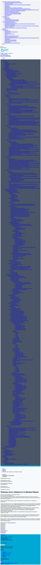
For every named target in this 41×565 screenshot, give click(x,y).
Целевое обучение (6, 554)
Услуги (4, 553)
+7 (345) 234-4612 (3, 54)
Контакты (4, 556)
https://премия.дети (12, 522)
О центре (4, 551)
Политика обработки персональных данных (9, 563)
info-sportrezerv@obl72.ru (5, 55)
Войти (4, 58)
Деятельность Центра (7, 552)
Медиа (4, 555)
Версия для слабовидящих (5, 56)
